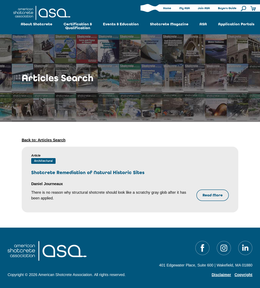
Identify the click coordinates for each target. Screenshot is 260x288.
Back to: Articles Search (43, 140)
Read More (213, 195)
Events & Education (121, 24)
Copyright (243, 275)
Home (167, 8)
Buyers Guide (227, 8)
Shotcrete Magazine (169, 24)
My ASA (184, 8)
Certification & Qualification (78, 26)
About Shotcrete (36, 24)
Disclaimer (221, 275)
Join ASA (204, 8)
